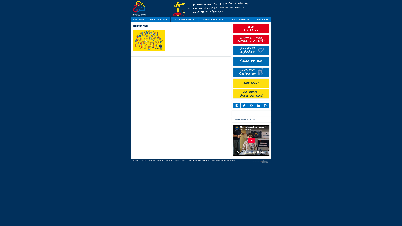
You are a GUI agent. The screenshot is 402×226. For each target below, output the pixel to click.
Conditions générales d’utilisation (198, 160)
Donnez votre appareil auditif (251, 39)
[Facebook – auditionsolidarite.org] (237, 105)
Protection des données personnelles (223, 160)
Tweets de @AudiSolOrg (244, 120)
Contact (251, 83)
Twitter (144, 160)
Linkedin (160, 160)
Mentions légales (180, 160)
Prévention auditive (158, 19)
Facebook (136, 160)
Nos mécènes (262, 19)
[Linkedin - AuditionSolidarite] (258, 105)
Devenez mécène (251, 50)
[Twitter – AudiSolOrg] (244, 105)
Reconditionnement (240, 19)
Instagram (169, 160)
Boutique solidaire (251, 72)
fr (395, 1)
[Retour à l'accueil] (201, 8)
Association (138, 19)
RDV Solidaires (251, 28)
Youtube (152, 160)
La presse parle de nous (251, 94)
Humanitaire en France (184, 19)
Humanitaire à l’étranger (213, 19)
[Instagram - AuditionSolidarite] (265, 105)
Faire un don (251, 61)
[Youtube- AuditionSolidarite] (251, 105)
